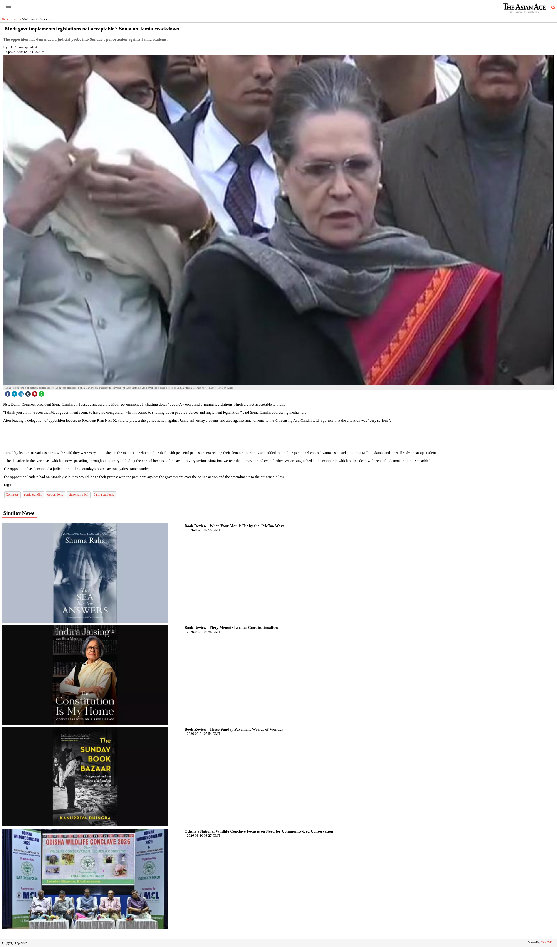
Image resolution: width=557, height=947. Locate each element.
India (17, 19)
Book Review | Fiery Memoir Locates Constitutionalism (231, 627)
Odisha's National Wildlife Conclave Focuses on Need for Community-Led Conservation (259, 831)
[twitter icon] (15, 393)
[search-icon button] (552, 8)
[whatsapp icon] (42, 393)
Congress (12, 494)
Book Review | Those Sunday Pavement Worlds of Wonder (234, 729)
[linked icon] (22, 393)
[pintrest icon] (35, 393)
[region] (278, 436)
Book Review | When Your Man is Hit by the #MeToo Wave (234, 526)
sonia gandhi (33, 494)
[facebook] (8, 393)
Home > (7, 19)
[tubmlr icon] (28, 393)
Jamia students (104, 494)
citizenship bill (79, 494)
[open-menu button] (8, 6)
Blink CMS (547, 942)
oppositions (55, 494)
